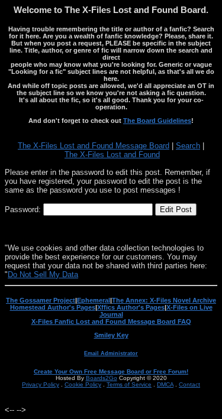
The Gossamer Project (40, 300)
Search (188, 145)
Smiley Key (111, 335)
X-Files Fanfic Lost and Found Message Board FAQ (111, 321)
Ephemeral (93, 300)
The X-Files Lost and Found (112, 154)
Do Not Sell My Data (43, 274)
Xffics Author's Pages (131, 307)
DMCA (165, 384)
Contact (189, 384)
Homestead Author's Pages (52, 307)
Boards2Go (101, 378)
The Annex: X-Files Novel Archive (164, 300)
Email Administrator (111, 353)
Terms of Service (129, 384)
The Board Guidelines (157, 120)
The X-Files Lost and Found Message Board (93, 145)
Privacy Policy (40, 384)
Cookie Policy (83, 384)
